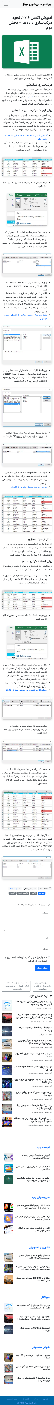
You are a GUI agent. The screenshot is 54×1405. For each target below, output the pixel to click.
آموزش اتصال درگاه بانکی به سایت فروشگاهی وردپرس (35, 1157)
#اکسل (12, 893)
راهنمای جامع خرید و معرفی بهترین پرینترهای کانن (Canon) (35, 1042)
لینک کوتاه (13, 888)
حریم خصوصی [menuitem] (12, 1399)
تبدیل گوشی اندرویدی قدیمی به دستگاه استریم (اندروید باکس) (33, 1120)
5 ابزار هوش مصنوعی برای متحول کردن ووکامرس (33, 1168)
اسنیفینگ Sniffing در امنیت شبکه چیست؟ (35, 1029)
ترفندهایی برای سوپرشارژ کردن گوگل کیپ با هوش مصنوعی (32, 1218)
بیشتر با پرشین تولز (37, 4)
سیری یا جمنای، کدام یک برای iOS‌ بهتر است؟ (33, 1055)
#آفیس (33, 893)
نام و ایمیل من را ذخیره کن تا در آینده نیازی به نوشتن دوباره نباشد (25, 959)
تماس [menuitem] (45, 1399)
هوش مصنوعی (41, 1347)
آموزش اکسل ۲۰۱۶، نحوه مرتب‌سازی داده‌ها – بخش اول (26, 137)
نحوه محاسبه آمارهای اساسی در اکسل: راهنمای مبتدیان (25, 316)
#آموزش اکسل (23, 893)
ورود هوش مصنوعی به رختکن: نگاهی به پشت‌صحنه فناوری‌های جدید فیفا (33, 1268)
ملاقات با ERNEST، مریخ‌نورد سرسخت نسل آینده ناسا (33, 1279)
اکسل (31, 97)
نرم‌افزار (41, 893)
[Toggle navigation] (6, 4)
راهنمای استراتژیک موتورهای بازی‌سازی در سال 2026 (32, 1081)
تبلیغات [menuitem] (26, 1399)
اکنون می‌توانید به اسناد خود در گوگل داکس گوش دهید (34, 1229)
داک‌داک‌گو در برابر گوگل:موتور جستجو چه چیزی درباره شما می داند (33, 1207)
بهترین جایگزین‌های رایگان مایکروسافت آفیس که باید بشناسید (33, 1003)
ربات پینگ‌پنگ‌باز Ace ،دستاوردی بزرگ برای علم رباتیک (34, 1107)
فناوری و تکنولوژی (39, 1247)
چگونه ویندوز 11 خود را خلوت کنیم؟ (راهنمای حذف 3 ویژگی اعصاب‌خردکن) (33, 1016)
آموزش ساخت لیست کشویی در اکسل (29, 487)
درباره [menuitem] (36, 1399)
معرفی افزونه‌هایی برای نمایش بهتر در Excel (26, 690)
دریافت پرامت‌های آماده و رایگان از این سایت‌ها (34, 1094)
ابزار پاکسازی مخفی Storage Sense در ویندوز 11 (33, 1068)
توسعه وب (43, 1147)
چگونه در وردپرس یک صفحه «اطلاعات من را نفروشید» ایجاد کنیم (33, 1179)
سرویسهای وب (41, 1197)
